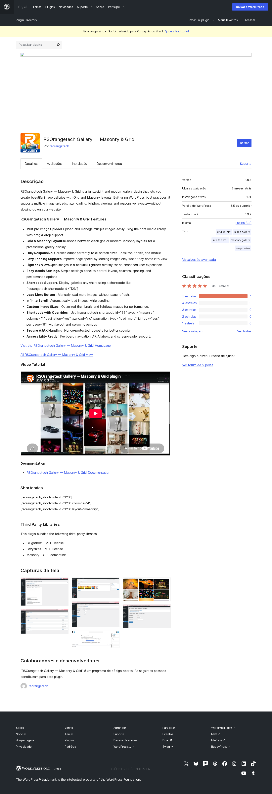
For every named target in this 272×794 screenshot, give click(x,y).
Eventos (167, 734)
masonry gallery (240, 240)
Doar (167, 740)
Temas (69, 734)
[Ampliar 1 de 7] (63, 583)
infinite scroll (220, 240)
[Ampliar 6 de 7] (165, 583)
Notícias (21, 734)
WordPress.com (223, 727)
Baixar (244, 143)
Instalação (79, 164)
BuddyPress (221, 746)
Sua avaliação (192, 331)
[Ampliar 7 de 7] (165, 610)
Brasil (57, 768)
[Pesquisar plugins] (58, 45)
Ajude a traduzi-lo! (176, 31)
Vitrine (69, 727)
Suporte (245, 164)
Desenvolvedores (125, 740)
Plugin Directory (26, 20)
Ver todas (244, 331)
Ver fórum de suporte (197, 365)
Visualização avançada (199, 260)
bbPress (218, 740)
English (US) (243, 222)
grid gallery (224, 231)
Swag (167, 746)
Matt (216, 734)
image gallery (242, 231)
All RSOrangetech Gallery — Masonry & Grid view (57, 355)
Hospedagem (25, 740)
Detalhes (31, 164)
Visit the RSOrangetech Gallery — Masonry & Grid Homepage (66, 345)
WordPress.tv (124, 746)
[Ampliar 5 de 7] (114, 636)
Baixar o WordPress (250, 7)
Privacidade (24, 746)
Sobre (20, 727)
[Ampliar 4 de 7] (114, 607)
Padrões (70, 746)
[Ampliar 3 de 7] (114, 583)
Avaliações (55, 164)
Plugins (69, 740)
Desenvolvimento (109, 164)
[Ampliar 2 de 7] (63, 614)
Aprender (119, 727)
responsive (243, 248)
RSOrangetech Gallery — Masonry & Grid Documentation (68, 473)
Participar (168, 727)
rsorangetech (59, 146)
